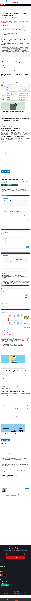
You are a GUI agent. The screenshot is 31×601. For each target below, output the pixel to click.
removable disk (20, 220)
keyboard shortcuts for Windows (22, 378)
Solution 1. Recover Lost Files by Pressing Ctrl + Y (11, 28)
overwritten (5, 134)
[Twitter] (2, 581)
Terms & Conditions (16, 591)
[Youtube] (6, 581)
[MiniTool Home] (2, 4)
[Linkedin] (4, 581)
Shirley (3, 17)
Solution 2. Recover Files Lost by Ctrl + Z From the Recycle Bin (13, 29)
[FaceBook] (0, 581)
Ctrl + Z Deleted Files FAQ (7, 35)
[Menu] (30, 5)
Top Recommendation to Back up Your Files (10, 33)
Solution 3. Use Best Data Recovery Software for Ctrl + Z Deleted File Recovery (15, 30)
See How (15, 2)
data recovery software (13, 124)
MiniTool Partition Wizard (12, 408)
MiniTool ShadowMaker (10, 399)
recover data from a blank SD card (22, 340)
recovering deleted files (23, 77)
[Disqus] (15, 509)
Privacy (13, 591)
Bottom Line (5, 34)
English (27, 17)
